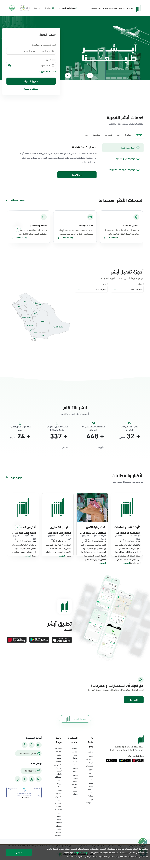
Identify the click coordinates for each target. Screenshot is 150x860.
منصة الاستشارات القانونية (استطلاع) (58, 804)
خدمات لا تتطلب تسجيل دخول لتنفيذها (126, 123)
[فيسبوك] (24, 779)
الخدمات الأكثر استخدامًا (121, 199)
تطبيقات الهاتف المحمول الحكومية (58, 830)
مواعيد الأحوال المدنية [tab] (125, 158)
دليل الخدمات (95, 8)
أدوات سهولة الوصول (90, 785)
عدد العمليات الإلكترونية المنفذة (93, 427)
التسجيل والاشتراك (74, 792)
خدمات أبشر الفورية (125, 117)
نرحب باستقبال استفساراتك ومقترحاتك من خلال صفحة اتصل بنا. (122, 689)
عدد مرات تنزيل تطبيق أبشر (20, 427)
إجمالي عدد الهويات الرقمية (130, 427)
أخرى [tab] (86, 134)
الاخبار (91, 769)
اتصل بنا (134, 700)
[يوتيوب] (38, 779)
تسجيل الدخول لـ (78, 719)
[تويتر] (31, 779)
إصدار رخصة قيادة (84, 147)
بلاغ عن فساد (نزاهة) (75, 754)
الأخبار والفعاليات (127, 475)
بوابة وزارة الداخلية (58, 749)
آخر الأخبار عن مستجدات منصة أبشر (128, 481)
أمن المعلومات (89, 801)
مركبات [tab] (128, 134)
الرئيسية (130, 8)
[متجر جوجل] (39, 640)
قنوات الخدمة (75, 769)
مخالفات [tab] (96, 134)
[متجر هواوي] (16, 640)
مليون (122, 437)
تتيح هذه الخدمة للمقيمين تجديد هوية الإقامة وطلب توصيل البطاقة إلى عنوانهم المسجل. (75, 231)
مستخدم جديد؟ (31, 88)
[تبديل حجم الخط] (31, 745)
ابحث (35, 7)
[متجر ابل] (62, 640)
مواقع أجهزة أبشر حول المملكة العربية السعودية (122, 278)
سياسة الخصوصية (89, 757)
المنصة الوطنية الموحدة (59, 757)
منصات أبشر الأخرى (68, 7)
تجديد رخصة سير (38, 225)
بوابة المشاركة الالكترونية (58, 793)
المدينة (105, 283)
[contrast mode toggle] (38, 745)
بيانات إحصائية (90, 794)
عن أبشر (122, 8)
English (48, 7)
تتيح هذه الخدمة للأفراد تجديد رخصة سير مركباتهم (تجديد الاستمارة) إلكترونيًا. (31, 231)
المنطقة (140, 283)
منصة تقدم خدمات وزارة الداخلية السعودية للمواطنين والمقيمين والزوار (127, 748)
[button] (134, 699)
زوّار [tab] (118, 134)
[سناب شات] (17, 779)
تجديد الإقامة (86, 225)
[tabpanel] (75, 161)
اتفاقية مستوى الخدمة (90, 776)
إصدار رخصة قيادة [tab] (128, 148)
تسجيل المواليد (131, 225)
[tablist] (75, 134)
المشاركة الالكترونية (110, 8)
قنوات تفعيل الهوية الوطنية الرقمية (74, 781)
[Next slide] (68, 75)
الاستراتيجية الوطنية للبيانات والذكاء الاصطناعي (57, 770)
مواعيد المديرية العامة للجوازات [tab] (122, 169)
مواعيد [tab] (139, 134)
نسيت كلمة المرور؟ (48, 71)
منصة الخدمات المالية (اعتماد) (59, 817)
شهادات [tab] (108, 134)
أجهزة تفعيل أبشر (127, 271)
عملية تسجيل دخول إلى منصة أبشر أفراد (57, 427)
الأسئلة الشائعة (74, 763)
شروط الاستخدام (89, 764)
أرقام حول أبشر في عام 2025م (75, 413)
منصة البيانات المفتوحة (59, 783)
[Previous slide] (90, 75)
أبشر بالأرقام (75, 407)
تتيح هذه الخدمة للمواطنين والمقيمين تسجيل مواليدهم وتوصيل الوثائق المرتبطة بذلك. (122, 231)
